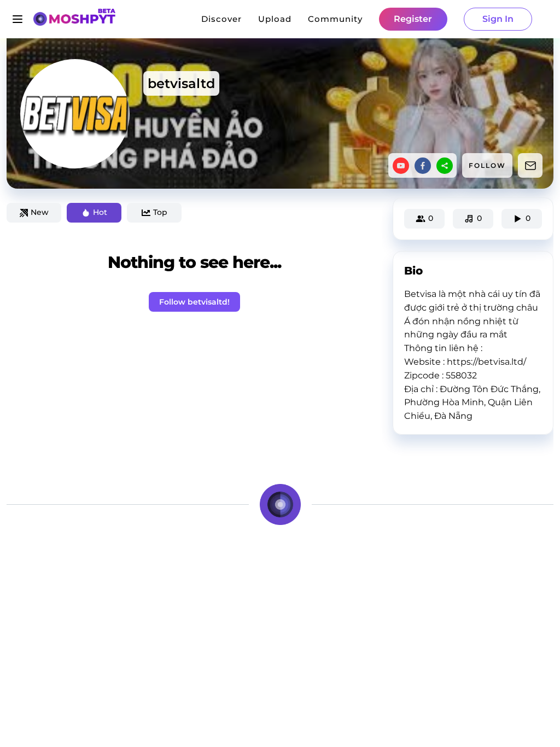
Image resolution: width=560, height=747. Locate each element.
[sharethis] (444, 165)
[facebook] (423, 165)
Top (160, 212)
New (40, 212)
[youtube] (401, 165)
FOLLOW (487, 165)
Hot (100, 212)
